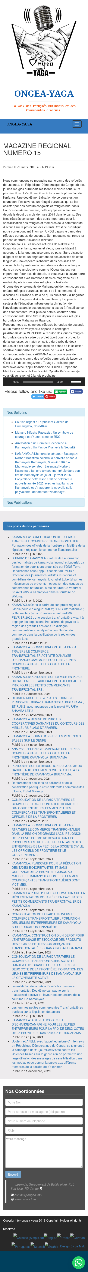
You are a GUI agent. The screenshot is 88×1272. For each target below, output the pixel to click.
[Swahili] (51, 1246)
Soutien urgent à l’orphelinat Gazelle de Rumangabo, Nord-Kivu (42, 424)
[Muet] (67, 382)
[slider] (77, 381)
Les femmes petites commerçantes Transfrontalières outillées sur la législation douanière (47, 1009)
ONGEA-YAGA (19, 124)
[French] (63, 1237)
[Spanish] (38, 1246)
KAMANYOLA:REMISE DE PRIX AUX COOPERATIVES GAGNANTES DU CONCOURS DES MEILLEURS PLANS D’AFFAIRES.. (48, 723)
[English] (50, 1237)
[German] (77, 1237)
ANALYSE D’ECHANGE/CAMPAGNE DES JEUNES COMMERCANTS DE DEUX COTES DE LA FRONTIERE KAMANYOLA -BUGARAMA (45, 753)
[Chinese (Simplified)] (28, 1237)
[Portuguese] (21, 1246)
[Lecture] (9, 382)
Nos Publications (19, 502)
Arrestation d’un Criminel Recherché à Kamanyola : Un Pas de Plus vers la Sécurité (45, 445)
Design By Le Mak (72, 1246)
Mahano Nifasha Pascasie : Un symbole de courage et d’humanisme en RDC (44, 434)
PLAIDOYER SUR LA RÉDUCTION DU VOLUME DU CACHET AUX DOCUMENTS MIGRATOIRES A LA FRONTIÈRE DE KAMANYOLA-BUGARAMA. (47, 770)
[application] (44, 381)
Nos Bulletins (17, 412)
